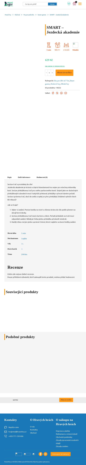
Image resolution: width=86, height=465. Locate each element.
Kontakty (34, 429)
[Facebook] (53, 93)
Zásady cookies (62, 446)
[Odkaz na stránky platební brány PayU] (18, 454)
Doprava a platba (63, 431)
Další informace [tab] (24, 177)
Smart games (42, 15)
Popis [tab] (9, 177)
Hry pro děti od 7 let (61, 81)
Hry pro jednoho (28, 15)
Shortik (29, 462)
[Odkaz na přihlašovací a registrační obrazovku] (69, 4)
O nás (32, 426)
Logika (24, 238)
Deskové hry (55, 84)
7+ (59, 50)
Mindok (75, 50)
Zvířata (24, 254)
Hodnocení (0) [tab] (42, 177)
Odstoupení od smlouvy (60, 454)
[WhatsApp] (61, 93)
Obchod (17, 15)
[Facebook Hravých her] (40, 454)
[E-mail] (65, 93)
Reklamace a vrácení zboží (66, 434)
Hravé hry (8, 15)
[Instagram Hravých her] (45, 454)
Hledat (52, 4)
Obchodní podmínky (64, 437)
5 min (49, 50)
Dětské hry (65, 84)
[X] (57, 93)
